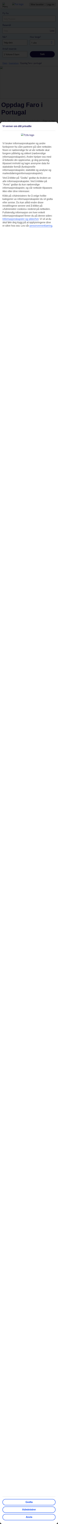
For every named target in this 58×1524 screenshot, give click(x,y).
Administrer (29, 1509)
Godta (29, 1502)
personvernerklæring (41, 225)
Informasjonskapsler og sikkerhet (20, 219)
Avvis (29, 1517)
